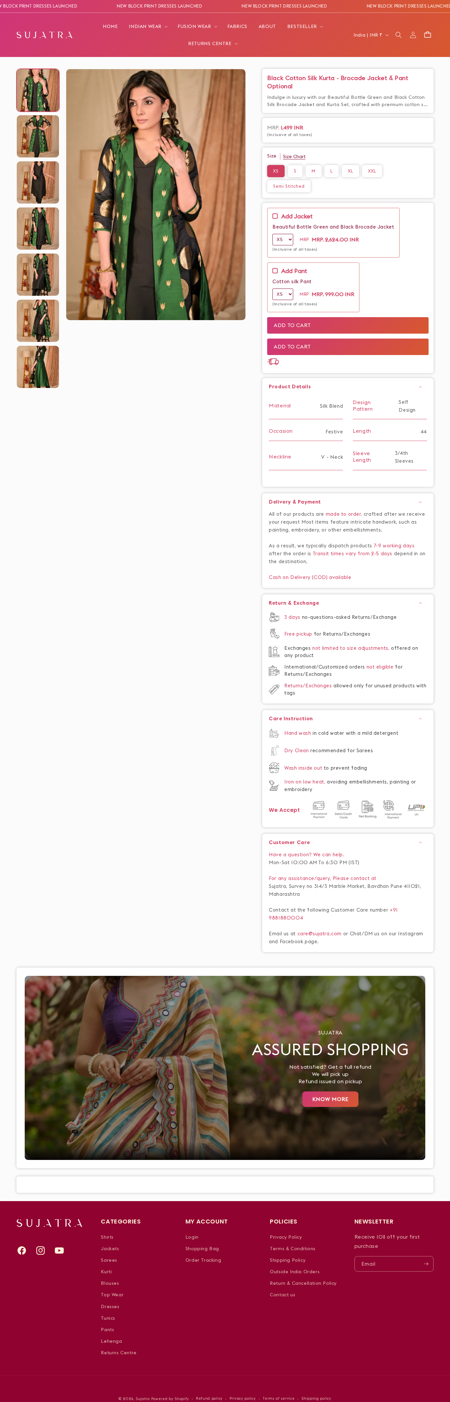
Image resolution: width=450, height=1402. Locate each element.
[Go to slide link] (225, 1068)
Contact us (282, 1295)
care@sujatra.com (319, 933)
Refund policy (209, 1398)
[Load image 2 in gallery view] (37, 136)
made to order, (345, 514)
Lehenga (111, 1341)
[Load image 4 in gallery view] (37, 228)
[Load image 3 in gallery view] (37, 182)
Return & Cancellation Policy (303, 1283)
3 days (293, 617)
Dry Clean (297, 750)
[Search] (398, 35)
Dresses (110, 1306)
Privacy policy (243, 1398)
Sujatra (143, 1398)
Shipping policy (316, 1398)
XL (350, 171)
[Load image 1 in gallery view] (37, 90)
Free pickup (298, 634)
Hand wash (298, 733)
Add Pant (294, 271)
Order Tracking (203, 1260)
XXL (372, 171)
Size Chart (294, 156)
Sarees (109, 1260)
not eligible (381, 667)
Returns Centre (118, 1353)
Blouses (110, 1283)
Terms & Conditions (293, 1248)
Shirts (107, 1237)
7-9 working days (394, 545)
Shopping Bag (202, 1248)
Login (192, 1237)
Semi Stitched (289, 186)
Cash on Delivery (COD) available (310, 577)
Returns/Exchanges (308, 685)
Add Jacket (297, 216)
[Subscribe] (426, 1264)
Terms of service (279, 1398)
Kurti (106, 1272)
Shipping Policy (287, 1260)
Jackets (110, 1248)
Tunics (108, 1318)
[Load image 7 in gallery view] (37, 366)
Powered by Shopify (170, 1398)
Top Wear (112, 1295)
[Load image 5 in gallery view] (37, 274)
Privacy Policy (286, 1237)
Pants (107, 1330)
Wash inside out (303, 768)
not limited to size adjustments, (351, 648)
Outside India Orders (295, 1272)
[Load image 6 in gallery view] (37, 320)
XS (276, 171)
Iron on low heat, (305, 782)
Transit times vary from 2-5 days (352, 553)
